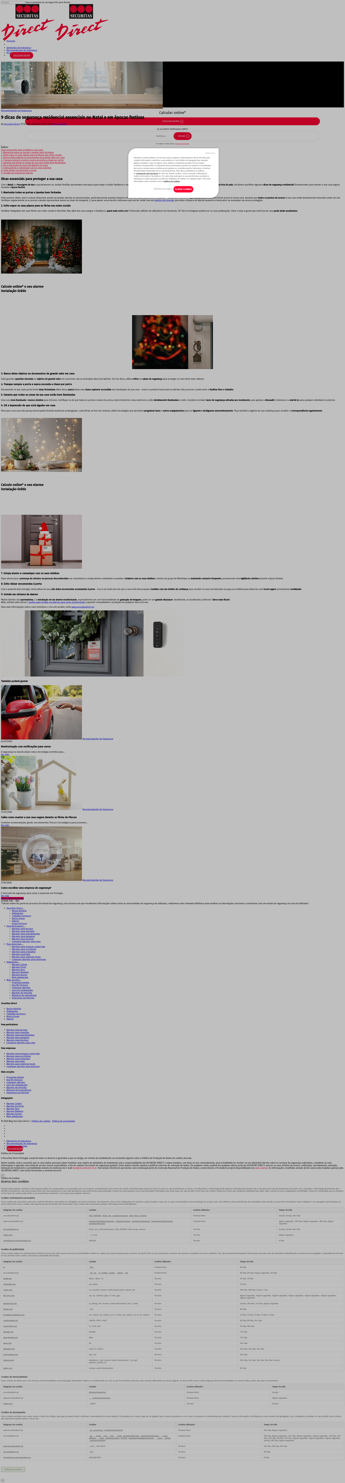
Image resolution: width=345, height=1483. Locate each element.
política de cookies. (172, 181)
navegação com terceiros (147, 173)
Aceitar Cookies (183, 189)
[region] (173, 173)
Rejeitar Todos (210, 153)
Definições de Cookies (163, 189)
